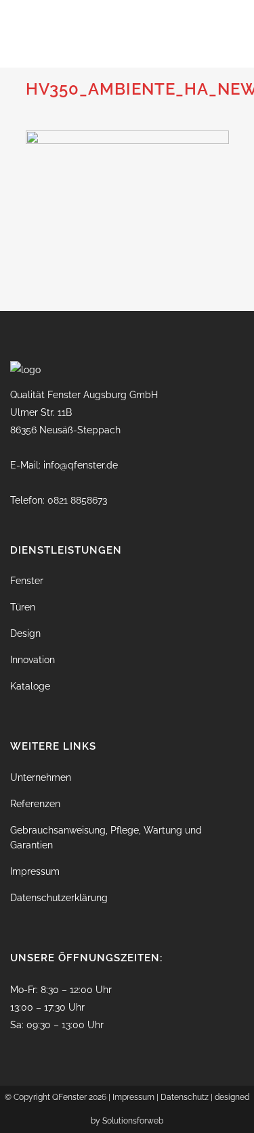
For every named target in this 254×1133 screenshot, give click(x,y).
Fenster (26, 580)
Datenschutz (185, 1097)
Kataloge (30, 686)
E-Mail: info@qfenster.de (64, 465)
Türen (22, 607)
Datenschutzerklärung (59, 897)
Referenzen (35, 803)
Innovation (32, 659)
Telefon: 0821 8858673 (58, 500)
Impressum (35, 871)
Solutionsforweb (132, 1121)
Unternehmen (40, 777)
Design (25, 633)
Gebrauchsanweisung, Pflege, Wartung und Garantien (106, 837)
